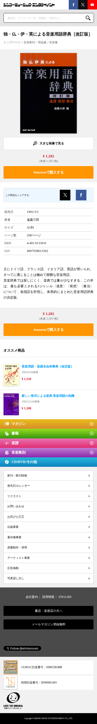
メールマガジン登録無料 (48, 624)
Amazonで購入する (48, 172)
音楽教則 (29, 42)
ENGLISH (65, 597)
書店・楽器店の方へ (48, 611)
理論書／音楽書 (48, 42)
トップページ (12, 42)
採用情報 (48, 597)
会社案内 (32, 597)
